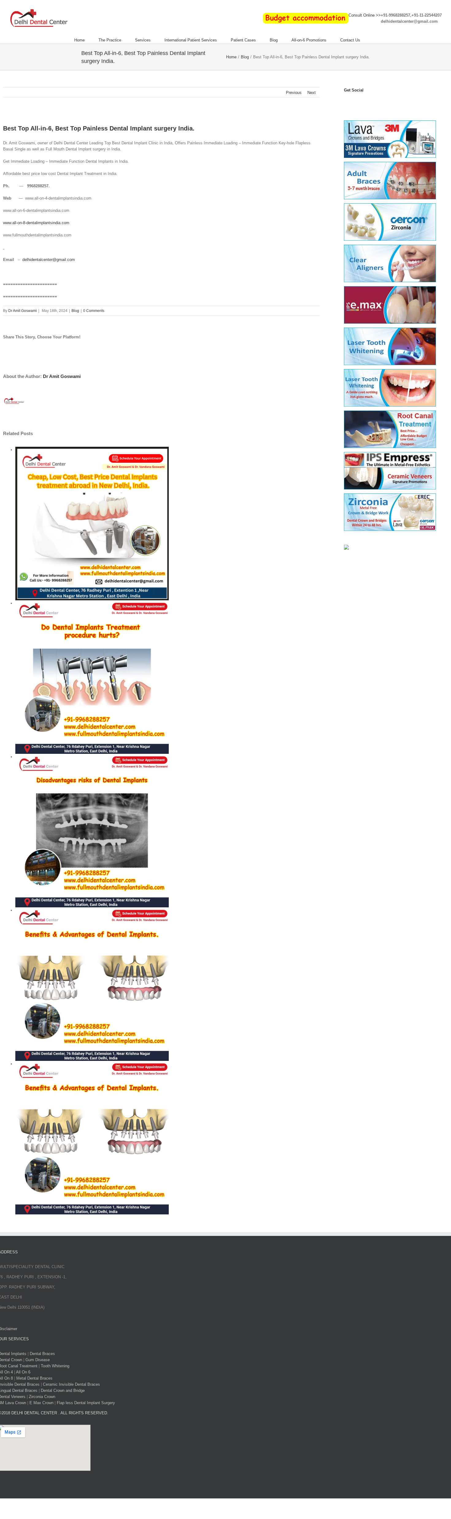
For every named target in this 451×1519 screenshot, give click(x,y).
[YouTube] (360, 102)
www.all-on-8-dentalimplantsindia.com (36, 222)
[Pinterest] (373, 102)
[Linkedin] (380, 102)
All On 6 (23, 1372)
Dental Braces (42, 1353)
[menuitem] (86, 40)
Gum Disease (37, 1359)
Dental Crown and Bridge (63, 1390)
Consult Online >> (365, 15)
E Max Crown (41, 1402)
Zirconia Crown (42, 1396)
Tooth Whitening (55, 1366)
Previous (294, 92)
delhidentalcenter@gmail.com (48, 259)
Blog (75, 311)
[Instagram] (367, 102)
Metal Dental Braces (34, 1378)
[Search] (375, 40)
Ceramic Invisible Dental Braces (71, 1384)
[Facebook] (346, 102)
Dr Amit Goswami (22, 311)
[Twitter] (353, 102)
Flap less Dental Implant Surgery (86, 1402)
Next (311, 92)
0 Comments (93, 311)
